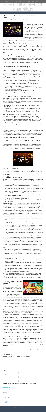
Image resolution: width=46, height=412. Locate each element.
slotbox (30, 341)
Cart (41, 1)
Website (4, 379)
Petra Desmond (6, 19)
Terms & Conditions (8, 397)
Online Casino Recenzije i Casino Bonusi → (35, 349)
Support (36, 1)
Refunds (6, 400)
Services (6, 1)
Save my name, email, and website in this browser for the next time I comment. (20, 383)
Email (4, 374)
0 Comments (25, 19)
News (24, 1)
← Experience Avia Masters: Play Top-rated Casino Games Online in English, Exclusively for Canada (12, 350)
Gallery (11, 1)
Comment (5, 358)
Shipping (6, 402)
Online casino (20, 19)
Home (2, 1)
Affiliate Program (8, 398)
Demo (16, 1)
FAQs (32, 1)
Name (4, 370)
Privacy (6, 401)
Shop (20, 1)
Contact (28, 1)
